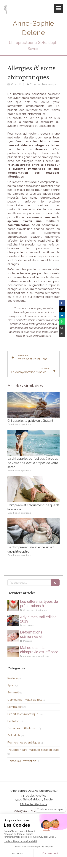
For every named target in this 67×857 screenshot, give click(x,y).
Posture (12, 678)
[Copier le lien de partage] (62, 334)
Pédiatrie (13, 721)
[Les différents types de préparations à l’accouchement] (13, 605)
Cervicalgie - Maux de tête (24, 699)
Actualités (13, 735)
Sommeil (13, 692)
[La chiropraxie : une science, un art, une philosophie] (33, 531)
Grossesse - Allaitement (22, 728)
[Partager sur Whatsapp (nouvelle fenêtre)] (62, 321)
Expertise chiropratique (22, 714)
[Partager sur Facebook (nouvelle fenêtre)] (62, 303)
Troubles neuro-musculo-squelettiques (33, 749)
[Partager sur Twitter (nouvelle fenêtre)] (62, 309)
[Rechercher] (55, 582)
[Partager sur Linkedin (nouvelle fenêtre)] (62, 315)
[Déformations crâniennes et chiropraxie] (13, 635)
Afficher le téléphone (33, 804)
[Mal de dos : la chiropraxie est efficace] (13, 651)
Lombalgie (14, 706)
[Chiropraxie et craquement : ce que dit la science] (33, 489)
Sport (11, 685)
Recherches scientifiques (23, 742)
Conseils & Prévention (21, 761)
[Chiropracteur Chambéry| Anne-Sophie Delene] (5, 9)
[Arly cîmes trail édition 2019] (13, 620)
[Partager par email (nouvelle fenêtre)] (62, 328)
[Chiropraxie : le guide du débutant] (33, 405)
